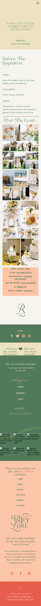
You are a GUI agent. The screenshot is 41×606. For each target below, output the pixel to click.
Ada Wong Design (24, 272)
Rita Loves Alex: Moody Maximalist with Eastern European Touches (30, 355)
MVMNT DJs (22, 287)
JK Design (28, 290)
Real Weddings (23, 44)
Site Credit (29, 599)
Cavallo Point (23, 268)
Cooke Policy (26, 596)
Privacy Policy (13, 596)
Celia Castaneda (28, 283)
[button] (9, 133)
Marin (13, 44)
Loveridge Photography (23, 277)
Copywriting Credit (15, 599)
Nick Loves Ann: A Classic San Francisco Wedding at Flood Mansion (10, 355)
